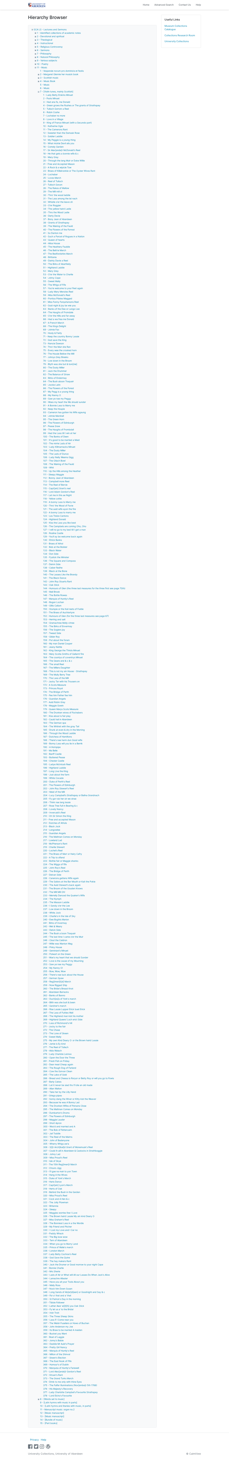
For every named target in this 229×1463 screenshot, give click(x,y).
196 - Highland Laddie (54, 767)
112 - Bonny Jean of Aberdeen (58, 478)
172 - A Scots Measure (54, 685)
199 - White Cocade (53, 778)
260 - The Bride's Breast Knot (58, 988)
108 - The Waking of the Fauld (58, 464)
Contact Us (185, 4)
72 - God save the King (55, 340)
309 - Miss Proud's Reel (55, 1157)
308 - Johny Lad (51, 1154)
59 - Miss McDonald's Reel (56, 295)
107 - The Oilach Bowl (54, 460)
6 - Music (45, 88)
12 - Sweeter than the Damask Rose (61, 133)
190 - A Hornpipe (52, 747)
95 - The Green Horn (53, 419)
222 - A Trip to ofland (54, 857)
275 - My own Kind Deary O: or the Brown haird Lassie (70, 1040)
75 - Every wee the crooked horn (60, 350)
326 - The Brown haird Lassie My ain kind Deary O (68, 1216)
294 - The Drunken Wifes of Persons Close (64, 1105)
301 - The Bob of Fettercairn (57, 1130)
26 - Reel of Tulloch (53, 181)
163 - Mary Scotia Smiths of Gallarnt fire (63, 654)
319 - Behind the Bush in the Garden (61, 1192)
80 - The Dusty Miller (53, 367)
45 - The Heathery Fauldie (56, 246)
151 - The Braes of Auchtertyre (58, 612)
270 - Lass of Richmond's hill (57, 1023)
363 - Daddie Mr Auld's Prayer (58, 1343)
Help (198, 4)
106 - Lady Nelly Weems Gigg (58, 457)
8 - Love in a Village (53, 119)
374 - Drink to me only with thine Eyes (62, 1381)
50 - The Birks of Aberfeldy (57, 264)
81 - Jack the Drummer (55, 371)
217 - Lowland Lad (52, 840)
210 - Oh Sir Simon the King (57, 816)
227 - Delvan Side (52, 874)
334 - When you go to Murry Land (60, 1244)
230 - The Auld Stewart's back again (62, 885)
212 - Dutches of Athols (55, 823)
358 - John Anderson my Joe (58, 1326)
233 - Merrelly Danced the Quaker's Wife (64, 895)
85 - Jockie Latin (51, 384)
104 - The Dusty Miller (54, 450)
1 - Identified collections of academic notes (59, 33)
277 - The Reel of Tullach (55, 1047)
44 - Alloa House (51, 243)
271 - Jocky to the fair (54, 1026)
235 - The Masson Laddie (56, 902)
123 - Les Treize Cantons (56, 516)
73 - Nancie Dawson (53, 343)
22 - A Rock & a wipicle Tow (57, 167)
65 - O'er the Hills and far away (59, 315)
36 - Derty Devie (51, 215)
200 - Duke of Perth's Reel (56, 781)
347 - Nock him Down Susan (57, 1288)
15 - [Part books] (48, 1423)
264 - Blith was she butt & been (59, 1002)
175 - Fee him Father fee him (57, 695)
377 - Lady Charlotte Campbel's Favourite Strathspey (70, 1392)
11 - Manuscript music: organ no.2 (57, 1409)
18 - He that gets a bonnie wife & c (61, 153)
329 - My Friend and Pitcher (57, 1226)
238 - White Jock (52, 912)
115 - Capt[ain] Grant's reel (57, 488)
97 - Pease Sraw (51, 426)
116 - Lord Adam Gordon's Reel (59, 491)
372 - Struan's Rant (53, 1375)
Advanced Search (164, 4)
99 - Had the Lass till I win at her (59, 433)
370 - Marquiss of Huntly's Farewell (61, 1368)
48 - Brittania (50, 257)
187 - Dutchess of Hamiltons (57, 736)
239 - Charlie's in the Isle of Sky (59, 916)
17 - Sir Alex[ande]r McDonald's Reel (61, 150)
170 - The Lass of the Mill (56, 678)
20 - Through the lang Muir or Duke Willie (64, 160)
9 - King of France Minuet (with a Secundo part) (67, 122)
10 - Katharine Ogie (53, 126)
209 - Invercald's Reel (54, 812)
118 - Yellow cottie (52, 498)
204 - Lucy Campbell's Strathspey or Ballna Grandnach (71, 795)
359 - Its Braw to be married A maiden (62, 1330)
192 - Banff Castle (52, 754)
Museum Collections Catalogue (176, 27)
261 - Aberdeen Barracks (56, 992)
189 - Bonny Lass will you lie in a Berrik (63, 743)
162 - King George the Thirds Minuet (61, 650)
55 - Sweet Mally (51, 281)
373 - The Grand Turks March (58, 1378)
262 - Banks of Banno (54, 995)
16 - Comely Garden (53, 146)
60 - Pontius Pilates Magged (57, 298)
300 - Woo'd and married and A (59, 1126)
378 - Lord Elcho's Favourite (57, 1395)
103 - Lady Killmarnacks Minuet (59, 446)
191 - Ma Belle (50, 750)
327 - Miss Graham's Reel (56, 1219)
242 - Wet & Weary (52, 926)
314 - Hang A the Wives (55, 1174)
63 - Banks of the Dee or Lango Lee (61, 309)
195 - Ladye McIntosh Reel (57, 764)
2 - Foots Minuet (51, 98)
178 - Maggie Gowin (53, 705)
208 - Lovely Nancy (53, 809)
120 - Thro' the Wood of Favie (58, 505)
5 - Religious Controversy (50, 46)
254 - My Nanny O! (53, 968)
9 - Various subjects (47, 60)
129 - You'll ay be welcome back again (62, 536)
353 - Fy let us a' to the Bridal (58, 1309)
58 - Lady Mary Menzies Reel (58, 291)
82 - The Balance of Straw (56, 374)
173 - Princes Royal (53, 688)
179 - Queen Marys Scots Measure (60, 709)
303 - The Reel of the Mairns (57, 1137)
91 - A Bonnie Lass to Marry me (59, 405)
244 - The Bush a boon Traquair (59, 933)
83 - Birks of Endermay (55, 378)
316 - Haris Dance (52, 1181)
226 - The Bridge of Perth (56, 871)
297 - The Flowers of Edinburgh (59, 1116)
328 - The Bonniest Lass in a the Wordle (63, 1223)
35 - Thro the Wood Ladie (56, 212)
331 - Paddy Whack (53, 1233)
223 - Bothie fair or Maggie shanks (60, 861)
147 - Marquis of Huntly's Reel (58, 598)
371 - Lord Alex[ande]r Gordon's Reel (62, 1371)
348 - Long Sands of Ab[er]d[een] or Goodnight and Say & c (74, 1292)
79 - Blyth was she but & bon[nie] (60, 364)
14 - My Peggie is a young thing (59, 140)
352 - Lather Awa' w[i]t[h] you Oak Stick (63, 1306)
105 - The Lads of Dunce (56, 453)
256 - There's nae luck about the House (63, 974)
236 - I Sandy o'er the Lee (56, 905)
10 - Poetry (42, 64)
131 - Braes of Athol (53, 543)
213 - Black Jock (51, 826)
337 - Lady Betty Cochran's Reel (59, 1254)
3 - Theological (44, 39)
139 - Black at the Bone (55, 571)
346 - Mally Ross (51, 1285)
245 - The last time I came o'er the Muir (63, 936)
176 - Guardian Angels (54, 698)
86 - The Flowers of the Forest (58, 388)
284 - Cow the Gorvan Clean (57, 1071)
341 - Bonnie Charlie (53, 1268)
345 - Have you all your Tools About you (63, 1281)
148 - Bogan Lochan (53, 602)
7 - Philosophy (44, 53)
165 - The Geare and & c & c (57, 660)
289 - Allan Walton (52, 1088)
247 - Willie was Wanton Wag (57, 943)
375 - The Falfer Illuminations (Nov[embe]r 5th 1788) (70, 1385)
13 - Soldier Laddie (52, 136)
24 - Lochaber (50, 174)
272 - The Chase (51, 1030)
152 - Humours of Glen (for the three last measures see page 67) (76, 616)
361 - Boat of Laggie (53, 1337)
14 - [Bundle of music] (51, 1419)
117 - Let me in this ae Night (57, 495)
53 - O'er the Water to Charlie (58, 274)
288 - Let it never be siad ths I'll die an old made (67, 1085)
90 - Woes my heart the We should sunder (64, 402)
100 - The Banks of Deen (56, 436)
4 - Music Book (47, 81)
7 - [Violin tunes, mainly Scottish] (56, 91)
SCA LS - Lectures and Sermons (50, 29)
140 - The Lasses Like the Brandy (60, 574)
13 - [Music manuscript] (52, 1416)
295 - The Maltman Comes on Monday (62, 1109)
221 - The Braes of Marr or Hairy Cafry (62, 854)
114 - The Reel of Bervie (55, 484)
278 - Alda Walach (52, 1050)
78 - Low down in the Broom (57, 360)
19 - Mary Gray (50, 157)
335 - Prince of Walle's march (58, 1247)
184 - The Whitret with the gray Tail (61, 726)
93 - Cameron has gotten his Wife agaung (64, 412)
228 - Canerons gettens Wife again (61, 878)
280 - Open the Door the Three (59, 1057)
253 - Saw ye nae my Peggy (57, 964)
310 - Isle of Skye (52, 1161)
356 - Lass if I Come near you (58, 1319)
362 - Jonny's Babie (53, 1340)
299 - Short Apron (52, 1123)
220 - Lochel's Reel (52, 850)
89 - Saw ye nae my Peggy (57, 398)
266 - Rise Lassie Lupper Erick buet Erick (64, 1009)
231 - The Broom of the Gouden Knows (63, 888)
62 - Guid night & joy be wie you (59, 305)
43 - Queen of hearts (53, 240)
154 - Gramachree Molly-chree (58, 622)
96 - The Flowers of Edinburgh (58, 422)
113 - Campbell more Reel (56, 481)
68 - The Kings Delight (54, 326)
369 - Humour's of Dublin (56, 1364)
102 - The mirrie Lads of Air (57, 443)
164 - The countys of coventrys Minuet (63, 657)
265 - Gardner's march (54, 1005)
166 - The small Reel (53, 664)
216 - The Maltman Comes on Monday (62, 836)
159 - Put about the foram (56, 640)
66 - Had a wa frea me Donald (58, 319)
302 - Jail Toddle (51, 1133)
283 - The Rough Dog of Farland (59, 1068)
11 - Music (42, 67)
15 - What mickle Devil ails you (58, 143)
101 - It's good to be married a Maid (61, 440)
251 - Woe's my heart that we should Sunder (65, 957)
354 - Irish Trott (51, 1312)
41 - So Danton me (52, 233)
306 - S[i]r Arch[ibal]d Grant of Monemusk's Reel (68, 1147)
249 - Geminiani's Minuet (55, 950)
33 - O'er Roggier (52, 205)
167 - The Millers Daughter (56, 667)
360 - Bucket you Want (55, 1333)
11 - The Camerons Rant (55, 129)
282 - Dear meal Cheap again (58, 1064)
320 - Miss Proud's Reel (55, 1195)
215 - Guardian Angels (54, 833)
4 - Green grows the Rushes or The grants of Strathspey (71, 105)
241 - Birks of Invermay (55, 923)
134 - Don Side (50, 553)
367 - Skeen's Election (54, 1357)
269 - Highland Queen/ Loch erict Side (62, 1019)
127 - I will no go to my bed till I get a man (64, 529)
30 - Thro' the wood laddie (56, 195)
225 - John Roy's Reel (54, 867)
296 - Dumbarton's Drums (56, 1112)
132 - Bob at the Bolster (55, 547)
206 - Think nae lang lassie (57, 802)
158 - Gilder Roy (51, 636)
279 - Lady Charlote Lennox (57, 1054)
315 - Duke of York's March (57, 1178)
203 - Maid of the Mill (54, 792)
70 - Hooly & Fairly (52, 333)
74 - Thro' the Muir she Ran (57, 346)
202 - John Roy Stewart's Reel (58, 788)
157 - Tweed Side (52, 633)
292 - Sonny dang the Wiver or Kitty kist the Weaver (69, 1099)
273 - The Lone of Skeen (55, 1033)
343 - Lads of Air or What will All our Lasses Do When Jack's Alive (76, 1274)
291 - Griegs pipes (52, 1095)
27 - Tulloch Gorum (52, 184)
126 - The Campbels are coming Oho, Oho (64, 526)
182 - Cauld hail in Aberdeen (57, 719)
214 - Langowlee (51, 829)
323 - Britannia (50, 1206)
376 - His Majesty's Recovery (58, 1388)
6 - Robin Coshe (51, 112)
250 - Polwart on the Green (57, 954)
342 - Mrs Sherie (51, 1271)
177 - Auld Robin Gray (54, 702)
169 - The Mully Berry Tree (56, 674)
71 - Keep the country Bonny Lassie (61, 336)
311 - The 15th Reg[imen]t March (60, 1164)
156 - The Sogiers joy (54, 629)
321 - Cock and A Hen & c (56, 1199)
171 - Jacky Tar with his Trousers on (61, 681)
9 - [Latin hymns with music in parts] (58, 1402)
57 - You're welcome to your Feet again (63, 288)
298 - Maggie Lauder (54, 1119)
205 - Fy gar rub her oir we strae (59, 798)
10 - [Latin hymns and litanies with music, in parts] (65, 1406)
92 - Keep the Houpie (54, 409)
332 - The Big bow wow (55, 1237)
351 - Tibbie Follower (53, 1302)
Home (146, 4)
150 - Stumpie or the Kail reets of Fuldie (63, 609)
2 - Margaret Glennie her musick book (59, 74)
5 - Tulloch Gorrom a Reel (56, 108)
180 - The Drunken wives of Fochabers (63, 712)
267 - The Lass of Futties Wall (58, 1012)
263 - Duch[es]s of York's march (59, 998)
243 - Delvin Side (52, 930)
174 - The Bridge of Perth (56, 692)
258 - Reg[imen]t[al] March (57, 981)
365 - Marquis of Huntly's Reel (58, 1350)
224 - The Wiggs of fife (55, 864)
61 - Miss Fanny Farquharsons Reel (61, 302)
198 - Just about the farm (56, 774)
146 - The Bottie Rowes (55, 595)
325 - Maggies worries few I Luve (60, 1212)
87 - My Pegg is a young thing (58, 391)
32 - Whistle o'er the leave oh (58, 202)
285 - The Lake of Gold (55, 1074)
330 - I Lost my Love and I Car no (60, 1230)
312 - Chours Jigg (52, 1168)
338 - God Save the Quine (56, 1257)
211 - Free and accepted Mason (59, 819)
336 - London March (53, 1250)
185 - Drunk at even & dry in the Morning (64, 729)
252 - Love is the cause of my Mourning (63, 961)
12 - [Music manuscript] (52, 1413)
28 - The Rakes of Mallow (56, 188)
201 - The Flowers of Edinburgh (59, 785)
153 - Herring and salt (54, 619)
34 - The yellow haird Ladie (57, 208)
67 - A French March (53, 322)
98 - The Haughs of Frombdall (58, 429)
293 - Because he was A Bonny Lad (61, 1102)
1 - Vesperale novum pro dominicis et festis (62, 71)
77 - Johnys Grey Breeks (55, 357)
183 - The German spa (54, 722)
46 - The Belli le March (54, 250)
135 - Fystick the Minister (56, 557)
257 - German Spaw (53, 978)
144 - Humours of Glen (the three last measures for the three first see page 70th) (84, 588)
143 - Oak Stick (51, 585)
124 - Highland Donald (54, 519)
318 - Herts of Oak (52, 1188)
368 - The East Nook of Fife (57, 1361)
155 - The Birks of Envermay (57, 626)
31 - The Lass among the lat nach (60, 198)
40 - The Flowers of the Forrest (59, 229)
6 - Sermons (43, 50)
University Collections (177, 41)
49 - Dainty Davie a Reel (55, 260)
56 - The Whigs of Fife (54, 284)
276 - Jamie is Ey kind (54, 1043)
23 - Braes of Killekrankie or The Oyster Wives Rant (69, 170)
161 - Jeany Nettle (52, 647)
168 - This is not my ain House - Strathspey (65, 671)
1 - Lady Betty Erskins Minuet (58, 95)
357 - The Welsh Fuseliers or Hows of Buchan (66, 1323)
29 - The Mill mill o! (52, 191)
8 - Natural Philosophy (48, 57)
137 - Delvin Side (51, 564)
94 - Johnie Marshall (53, 416)
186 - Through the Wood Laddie (59, 733)
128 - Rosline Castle (53, 533)
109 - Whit (48, 467)
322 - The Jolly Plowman (55, 1202)
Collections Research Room (180, 35)
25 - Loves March (52, 177)
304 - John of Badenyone (56, 1140)
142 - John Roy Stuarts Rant (57, 581)
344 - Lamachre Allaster (55, 1278)
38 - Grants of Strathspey (56, 222)
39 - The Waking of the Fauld (58, 226)
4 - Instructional (45, 43)
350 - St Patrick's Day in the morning (62, 1299)
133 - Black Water (52, 550)
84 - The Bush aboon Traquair (58, 381)
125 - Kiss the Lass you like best (59, 522)
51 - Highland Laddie (53, 267)
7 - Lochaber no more (54, 115)
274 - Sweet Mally (52, 1036)
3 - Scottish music (49, 77)
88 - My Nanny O (52, 395)
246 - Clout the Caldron (55, 940)
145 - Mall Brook (51, 591)
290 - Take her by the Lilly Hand (59, 1092)
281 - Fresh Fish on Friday (56, 1061)
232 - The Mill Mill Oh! (54, 892)
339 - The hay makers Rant (57, 1261)
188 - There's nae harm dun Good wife (62, 740)
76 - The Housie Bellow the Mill (58, 353)
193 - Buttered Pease (54, 757)
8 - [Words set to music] (52, 1399)
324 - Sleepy (49, 1209)
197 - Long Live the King (55, 771)
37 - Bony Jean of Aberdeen (57, 219)
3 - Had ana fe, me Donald (56, 102)
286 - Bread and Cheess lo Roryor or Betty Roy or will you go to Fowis (78, 1078)
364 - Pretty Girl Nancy (55, 1347)
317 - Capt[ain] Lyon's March (58, 1185)
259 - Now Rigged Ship (55, 985)
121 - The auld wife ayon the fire (59, 509)
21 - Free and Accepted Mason (59, 164)
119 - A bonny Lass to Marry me (59, 502)
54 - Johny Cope (51, 277)
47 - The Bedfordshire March (58, 253)
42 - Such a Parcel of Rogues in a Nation (63, 236)
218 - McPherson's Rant (55, 843)
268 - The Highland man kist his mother (63, 1016)
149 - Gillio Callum (52, 605)
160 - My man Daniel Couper (57, 643)
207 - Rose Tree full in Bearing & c (60, 805)
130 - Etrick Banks (52, 540)
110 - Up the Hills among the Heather (62, 471)
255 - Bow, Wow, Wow (54, 971)
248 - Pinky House (52, 947)
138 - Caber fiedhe (52, 567)
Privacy (34, 1439)
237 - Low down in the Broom (58, 909)
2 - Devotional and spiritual (50, 36)
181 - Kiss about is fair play (57, 716)
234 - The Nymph (52, 898)
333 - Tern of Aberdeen (55, 1240)
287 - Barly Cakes (52, 1081)
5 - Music (45, 84)
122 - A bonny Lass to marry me (59, 512)
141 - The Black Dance (54, 578)
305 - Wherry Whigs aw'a (56, 1143)
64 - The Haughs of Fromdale (58, 312)
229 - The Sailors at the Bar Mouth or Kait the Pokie (69, 881)
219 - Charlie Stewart (54, 847)
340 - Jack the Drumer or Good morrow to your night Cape (73, 1264)
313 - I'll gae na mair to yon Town (60, 1171)
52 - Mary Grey (51, 271)
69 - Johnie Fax (51, 329)
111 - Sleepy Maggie (53, 474)
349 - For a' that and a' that (57, 1295)
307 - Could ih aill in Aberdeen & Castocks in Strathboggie (72, 1150)
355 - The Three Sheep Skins (58, 1316)
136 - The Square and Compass (59, 560)
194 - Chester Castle (53, 760)
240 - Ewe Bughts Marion (56, 919)
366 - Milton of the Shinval (56, 1354)
